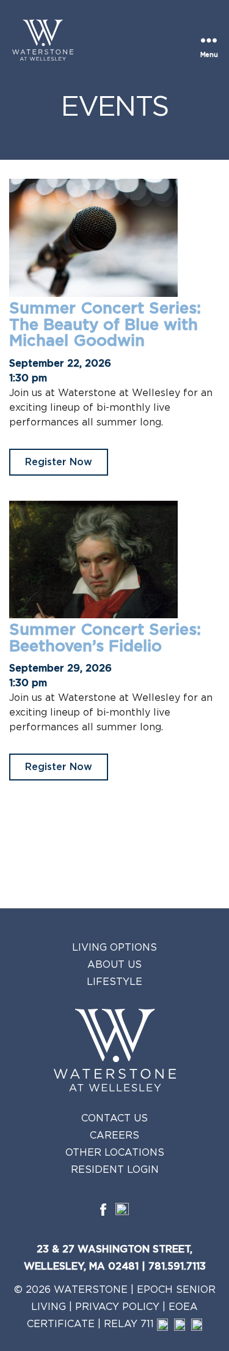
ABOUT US (114, 965)
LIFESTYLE (114, 982)
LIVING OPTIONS (114, 947)
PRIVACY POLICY (117, 1307)
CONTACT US (114, 1118)
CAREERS (114, 1135)
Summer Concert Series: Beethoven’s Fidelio (105, 638)
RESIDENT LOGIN (115, 1170)
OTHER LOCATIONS (114, 1153)
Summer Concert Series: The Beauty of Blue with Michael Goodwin (105, 325)
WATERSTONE (91, 1290)
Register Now (58, 462)
